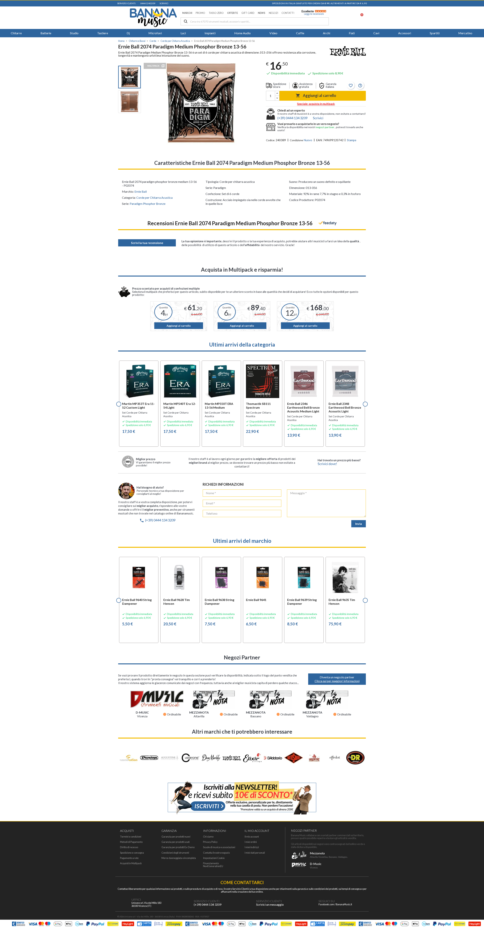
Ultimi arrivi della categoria (242, 344)
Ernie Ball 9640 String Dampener (137, 601)
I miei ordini (250, 842)
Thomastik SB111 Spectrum (258, 405)
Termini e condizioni (130, 836)
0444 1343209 (147, 3)
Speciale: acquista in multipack (316, 103)
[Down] (277, 98)
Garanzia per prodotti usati (175, 842)
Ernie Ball (140, 191)
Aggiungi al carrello (316, 95)
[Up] (277, 93)
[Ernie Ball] (347, 51)
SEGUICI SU (327, 901)
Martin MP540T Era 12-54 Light (179, 405)
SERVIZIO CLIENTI (207, 901)
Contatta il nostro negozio (216, 852)
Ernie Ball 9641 (256, 600)
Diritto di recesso (129, 847)
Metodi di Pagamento (131, 842)
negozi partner (325, 127)
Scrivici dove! (327, 464)
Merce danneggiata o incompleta (178, 858)
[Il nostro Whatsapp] (248, 903)
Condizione (296, 140)
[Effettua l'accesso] (350, 17)
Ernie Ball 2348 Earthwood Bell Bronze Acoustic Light (345, 407)
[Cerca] (185, 22)
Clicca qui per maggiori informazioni (337, 681)
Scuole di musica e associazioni (219, 847)
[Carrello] (359, 18)
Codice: (270, 140)
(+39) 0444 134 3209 (157, 520)
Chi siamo (208, 836)
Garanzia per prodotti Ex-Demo (178, 847)
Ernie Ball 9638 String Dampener (219, 601)
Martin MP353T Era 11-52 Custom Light (138, 405)
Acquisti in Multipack (131, 863)
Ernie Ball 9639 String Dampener (302, 601)
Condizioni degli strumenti (175, 852)
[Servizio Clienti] (186, 903)
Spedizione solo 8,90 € (325, 73)
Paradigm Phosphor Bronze (147, 203)
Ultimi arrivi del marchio (242, 541)
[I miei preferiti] (340, 18)
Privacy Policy (210, 842)
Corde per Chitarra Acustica (154, 197)
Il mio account (251, 836)
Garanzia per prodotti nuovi (175, 836)
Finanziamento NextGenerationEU (213, 865)
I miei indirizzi (251, 847)
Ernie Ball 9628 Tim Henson (176, 601)
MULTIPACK (153, 66)
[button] (187, 13)
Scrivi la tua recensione (147, 243)
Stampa (351, 140)
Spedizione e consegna (132, 852)
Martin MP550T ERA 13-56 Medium (219, 405)
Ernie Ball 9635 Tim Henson (342, 601)
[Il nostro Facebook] (311, 903)
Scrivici (163, 3)
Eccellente (313, 12)
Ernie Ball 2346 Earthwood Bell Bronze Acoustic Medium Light (303, 407)
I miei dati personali (254, 852)
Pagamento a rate (129, 858)
